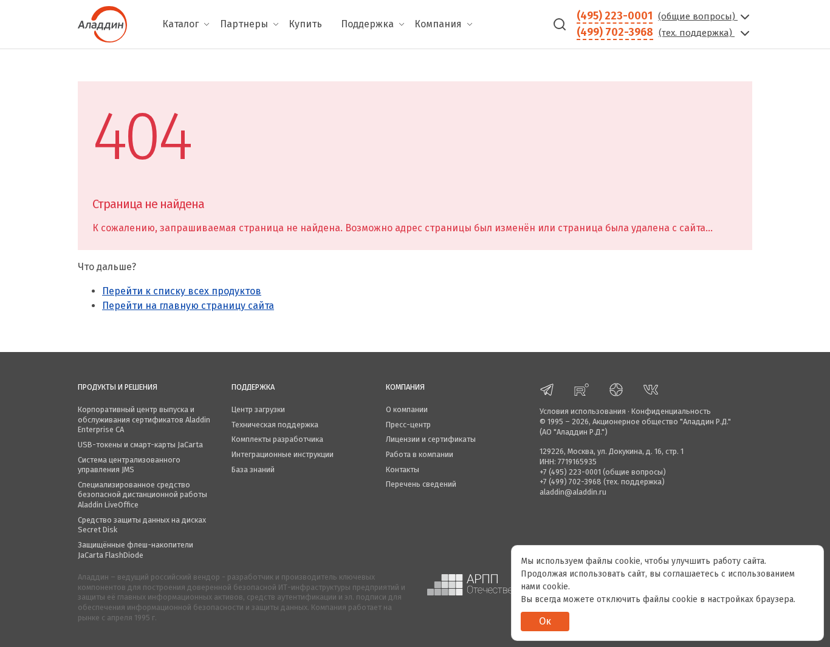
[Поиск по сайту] (559, 24)
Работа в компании (419, 454)
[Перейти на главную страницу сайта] (102, 23)
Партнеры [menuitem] (244, 24)
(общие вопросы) (698, 16)
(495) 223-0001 (615, 15)
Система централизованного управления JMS (129, 465)
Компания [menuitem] (438, 24)
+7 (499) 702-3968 (571, 481)
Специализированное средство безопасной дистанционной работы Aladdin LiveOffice (142, 494)
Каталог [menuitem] (180, 24)
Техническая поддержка (275, 424)
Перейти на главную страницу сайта (188, 305)
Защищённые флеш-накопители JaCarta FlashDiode (135, 550)
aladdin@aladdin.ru (573, 491)
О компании (407, 409)
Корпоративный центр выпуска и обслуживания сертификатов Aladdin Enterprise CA (144, 419)
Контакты (402, 469)
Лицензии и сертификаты (431, 439)
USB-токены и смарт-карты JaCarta (140, 444)
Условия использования (583, 411)
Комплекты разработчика (277, 439)
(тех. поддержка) (697, 32)
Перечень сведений (421, 484)
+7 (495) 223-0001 (570, 471)
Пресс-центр (408, 424)
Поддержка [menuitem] (367, 24)
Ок (545, 621)
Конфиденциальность (671, 411)
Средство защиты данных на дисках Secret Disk (142, 525)
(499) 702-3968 (615, 32)
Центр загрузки (258, 409)
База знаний (253, 469)
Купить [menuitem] (305, 24)
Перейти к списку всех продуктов (181, 291)
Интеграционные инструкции (283, 454)
